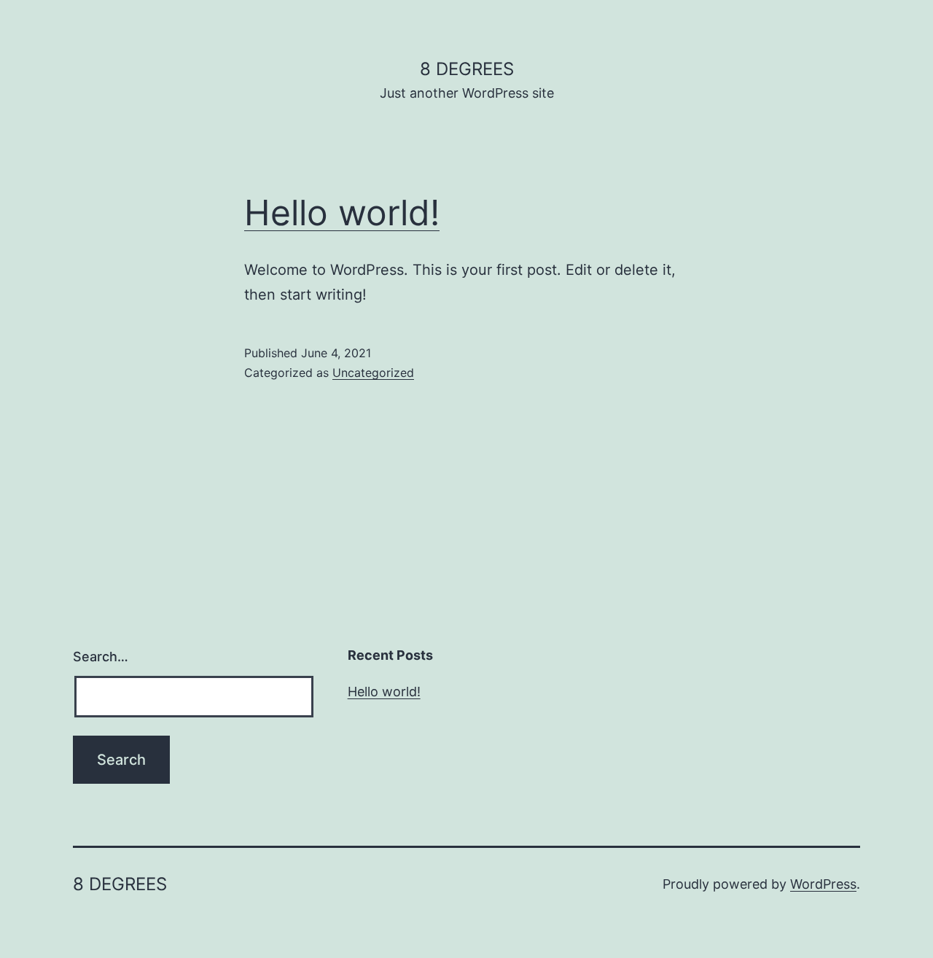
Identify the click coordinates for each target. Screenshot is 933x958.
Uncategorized (373, 372)
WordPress (823, 884)
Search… (100, 656)
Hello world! (342, 212)
